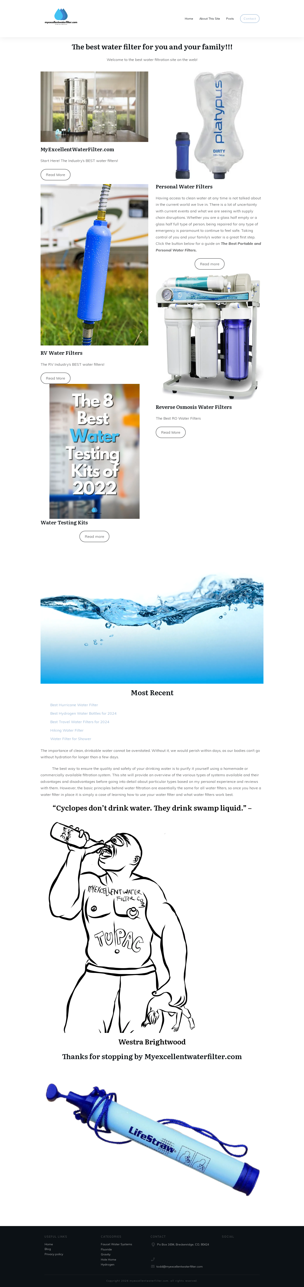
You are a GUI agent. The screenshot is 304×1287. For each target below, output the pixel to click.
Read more (94, 536)
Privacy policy (54, 1254)
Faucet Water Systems (116, 1244)
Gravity (105, 1254)
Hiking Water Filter (67, 730)
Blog (48, 1249)
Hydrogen (107, 1264)
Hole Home (108, 1259)
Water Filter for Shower (70, 738)
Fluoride (106, 1249)
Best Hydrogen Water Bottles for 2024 (83, 713)
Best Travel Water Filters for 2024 (79, 721)
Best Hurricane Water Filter (74, 704)
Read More (55, 174)
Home (49, 1244)
